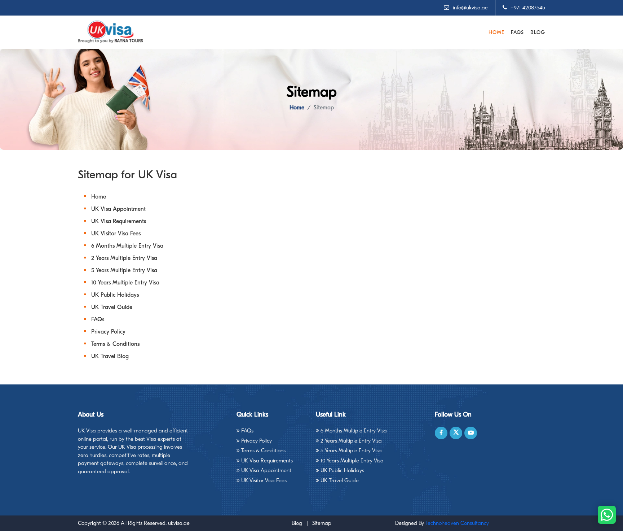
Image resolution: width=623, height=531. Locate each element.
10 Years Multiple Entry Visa (125, 282)
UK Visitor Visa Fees (116, 233)
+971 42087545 (528, 7)
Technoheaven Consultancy (457, 523)
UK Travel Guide (111, 307)
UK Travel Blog (110, 356)
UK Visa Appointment (118, 209)
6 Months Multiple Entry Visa (127, 246)
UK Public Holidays (115, 295)
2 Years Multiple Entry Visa (124, 258)
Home (496, 32)
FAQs (517, 32)
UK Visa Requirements (118, 221)
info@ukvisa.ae (470, 7)
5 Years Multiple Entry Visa (124, 270)
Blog (537, 32)
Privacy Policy (108, 331)
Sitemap (321, 523)
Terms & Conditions (115, 344)
